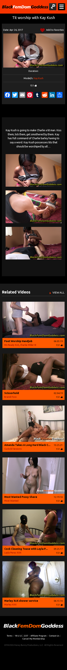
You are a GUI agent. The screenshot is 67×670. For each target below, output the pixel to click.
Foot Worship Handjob (18, 341)
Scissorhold (11, 393)
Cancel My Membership (33, 639)
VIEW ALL (58, 292)
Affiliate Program (39, 636)
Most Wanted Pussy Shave (20, 496)
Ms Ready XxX (11, 345)
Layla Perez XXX (12, 552)
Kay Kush (38, 78)
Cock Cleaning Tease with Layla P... (26, 548)
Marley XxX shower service (21, 600)
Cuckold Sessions (13, 449)
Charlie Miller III (28, 345)
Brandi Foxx (10, 397)
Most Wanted (11, 501)
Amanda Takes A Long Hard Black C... (27, 445)
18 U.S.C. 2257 (21, 636)
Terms (9, 636)
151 (32, 85)
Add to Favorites (55, 29)
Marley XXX (10, 604)
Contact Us (54, 636)
